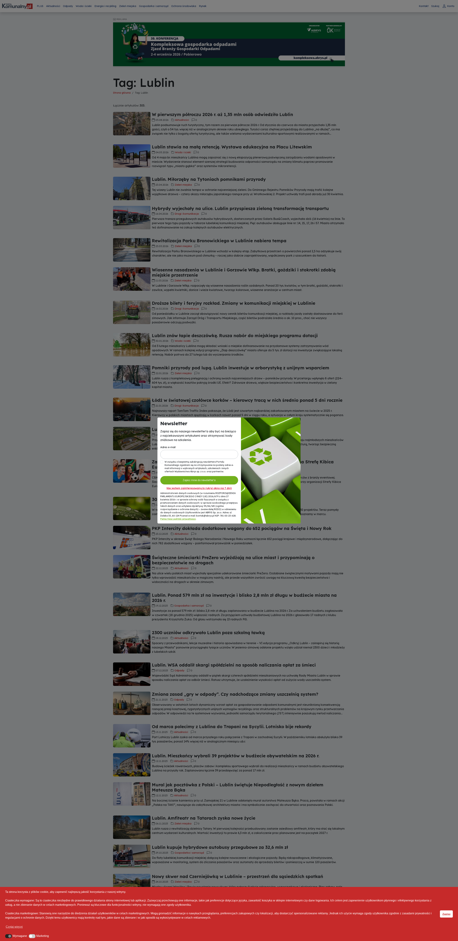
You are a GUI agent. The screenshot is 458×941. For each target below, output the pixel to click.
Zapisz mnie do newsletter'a (199, 480)
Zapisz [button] (446, 914)
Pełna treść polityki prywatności (178, 519)
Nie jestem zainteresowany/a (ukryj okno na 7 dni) (199, 488)
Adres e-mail (168, 447)
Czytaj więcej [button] (14, 926)
